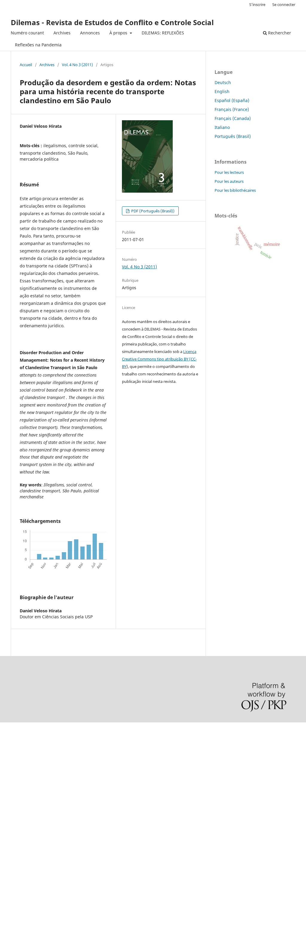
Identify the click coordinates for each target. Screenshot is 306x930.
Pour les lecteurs (229, 172)
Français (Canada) (233, 118)
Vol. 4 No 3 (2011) (77, 64)
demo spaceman (16, 872)
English (222, 91)
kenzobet (9, 739)
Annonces (90, 33)
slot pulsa (9, 821)
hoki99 (6, 882)
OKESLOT (9, 750)
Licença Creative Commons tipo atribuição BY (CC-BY (159, 359)
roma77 (7, 841)
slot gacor (10, 780)
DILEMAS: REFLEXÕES (163, 33)
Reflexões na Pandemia (38, 45)
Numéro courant (27, 33)
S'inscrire (257, 4)
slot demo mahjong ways (25, 729)
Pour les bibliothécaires (235, 190)
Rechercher (279, 33)
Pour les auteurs (229, 181)
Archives (62, 33)
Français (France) (232, 109)
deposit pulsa (13, 790)
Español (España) (232, 100)
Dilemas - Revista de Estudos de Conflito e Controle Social (112, 22)
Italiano (222, 127)
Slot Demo (10, 811)
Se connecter (283, 4)
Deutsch (223, 82)
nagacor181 (12, 831)
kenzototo (9, 760)
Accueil (26, 64)
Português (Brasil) (233, 136)
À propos (118, 33)
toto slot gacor (14, 861)
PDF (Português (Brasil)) (152, 211)
